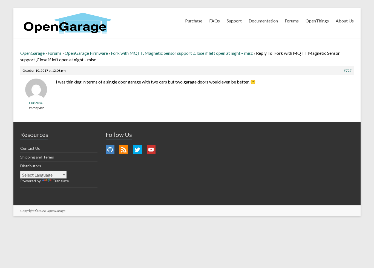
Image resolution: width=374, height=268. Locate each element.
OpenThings (317, 20)
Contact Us (30, 148)
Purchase (193, 20)
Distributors (30, 165)
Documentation (263, 20)
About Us (345, 20)
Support (234, 20)
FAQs (214, 20)
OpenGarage (32, 53)
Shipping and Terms (37, 157)
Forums (292, 20)
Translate (61, 180)
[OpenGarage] (67, 23)
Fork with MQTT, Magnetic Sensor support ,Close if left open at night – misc (182, 53)
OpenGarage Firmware (86, 53)
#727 (348, 70)
